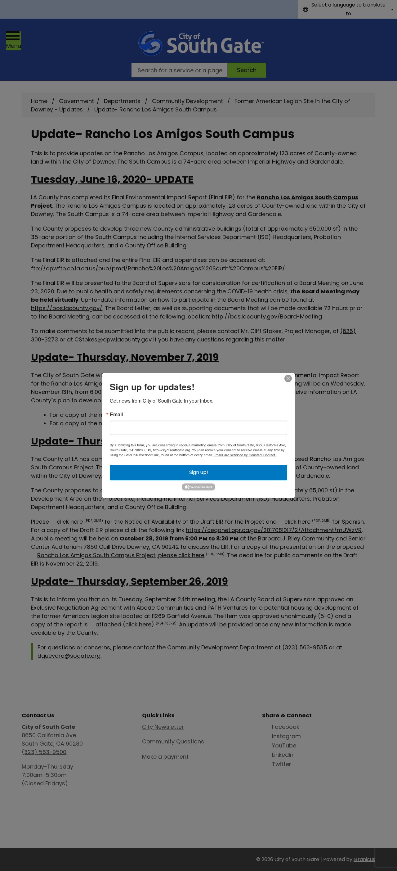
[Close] (288, 378)
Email (116, 414)
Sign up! (198, 472)
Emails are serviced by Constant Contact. (244, 454)
